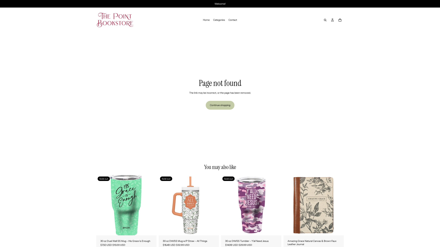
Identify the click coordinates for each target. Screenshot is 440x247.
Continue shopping (220, 105)
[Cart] (340, 20)
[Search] (325, 20)
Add (341, 229)
